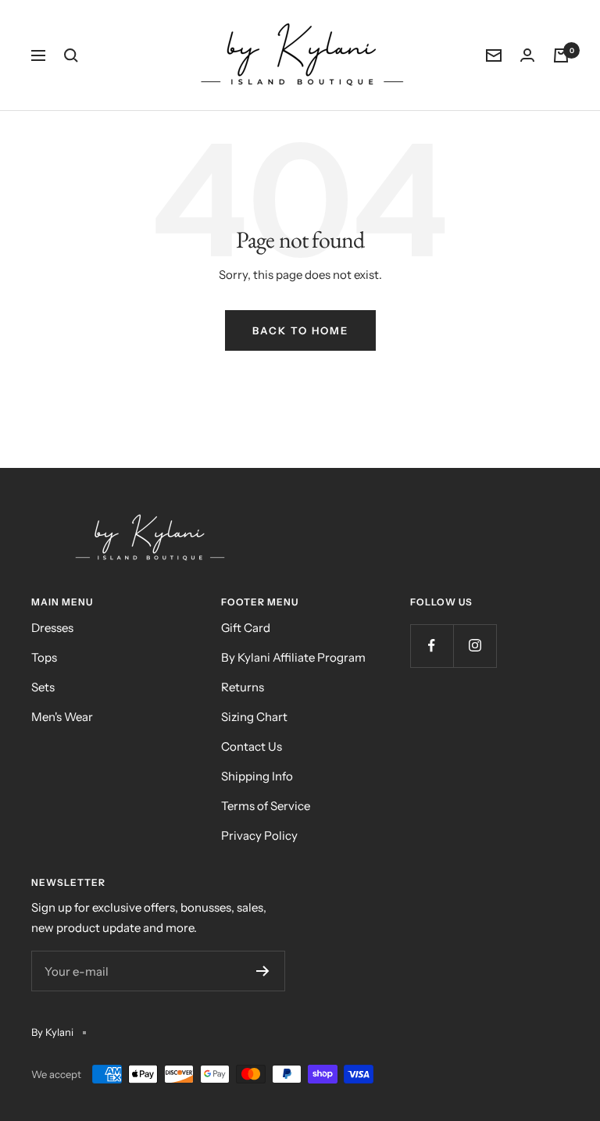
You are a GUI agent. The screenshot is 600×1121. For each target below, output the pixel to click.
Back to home (300, 330)
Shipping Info (257, 776)
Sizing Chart (254, 716)
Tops (44, 657)
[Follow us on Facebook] (431, 645)
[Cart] (561, 55)
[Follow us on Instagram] (474, 645)
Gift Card (245, 627)
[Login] (527, 55)
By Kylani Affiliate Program (293, 657)
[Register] (263, 971)
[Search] (71, 55)
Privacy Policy (259, 835)
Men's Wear (62, 716)
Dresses (52, 627)
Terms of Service (265, 805)
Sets (43, 687)
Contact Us (251, 746)
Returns (242, 687)
